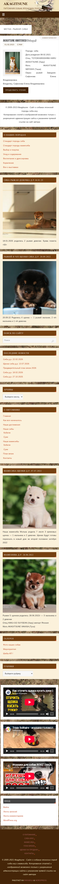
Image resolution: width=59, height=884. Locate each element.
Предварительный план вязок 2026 (19, 368)
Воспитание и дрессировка (15, 158)
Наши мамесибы (11, 441)
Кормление (8, 163)
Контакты (7, 458)
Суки (19, 45)
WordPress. (41, 880)
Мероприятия (9, 649)
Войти (6, 807)
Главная (7, 21)
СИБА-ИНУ (29, 838)
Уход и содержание (12, 154)
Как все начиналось (12, 420)
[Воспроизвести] (7, 714)
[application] (29, 702)
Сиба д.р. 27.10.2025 (13, 377)
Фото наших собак (11, 645)
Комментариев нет (49, 38)
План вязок (8, 454)
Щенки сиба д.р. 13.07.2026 (16, 364)
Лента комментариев (13, 816)
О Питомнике (29, 835)
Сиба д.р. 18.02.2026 (13, 372)
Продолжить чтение (15, 90)
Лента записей (10, 812)
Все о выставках (10, 167)
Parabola (28, 880)
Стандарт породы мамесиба (16, 146)
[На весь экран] (52, 714)
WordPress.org (10, 820)
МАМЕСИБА (29, 842)
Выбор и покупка (11, 150)
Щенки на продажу (29, 850)
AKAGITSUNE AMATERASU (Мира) (19, 40)
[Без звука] (47, 714)
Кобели (7, 433)
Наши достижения (11, 425)
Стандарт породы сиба (14, 141)
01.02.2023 (9, 45)
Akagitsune (16, 3)
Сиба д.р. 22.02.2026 (13, 359)
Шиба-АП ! (8, 653)
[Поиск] (52, 341)
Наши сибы (8, 429)
